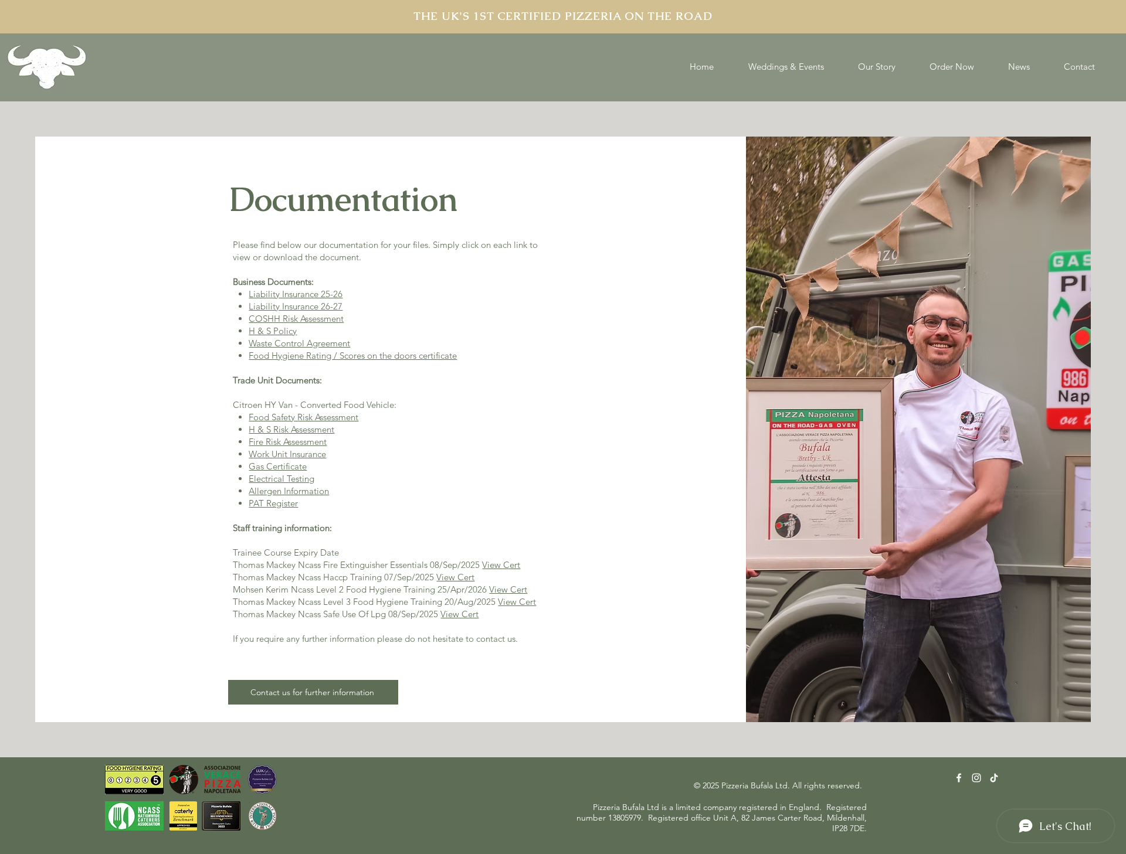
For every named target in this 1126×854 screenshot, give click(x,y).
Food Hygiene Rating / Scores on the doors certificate (353, 355)
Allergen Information (289, 490)
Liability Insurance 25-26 (295, 294)
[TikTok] (994, 778)
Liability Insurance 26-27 (295, 306)
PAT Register (273, 503)
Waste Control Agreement (299, 343)
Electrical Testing (281, 478)
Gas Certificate (278, 466)
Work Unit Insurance (287, 454)
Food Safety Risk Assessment (303, 417)
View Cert (501, 564)
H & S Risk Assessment (291, 429)
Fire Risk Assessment (288, 441)
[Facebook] (959, 778)
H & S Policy (273, 330)
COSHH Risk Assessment (296, 318)
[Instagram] (976, 778)
